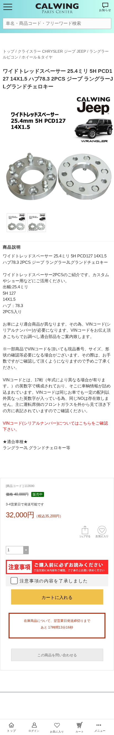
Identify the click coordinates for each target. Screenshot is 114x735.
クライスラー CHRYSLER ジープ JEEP (52, 51)
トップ (8, 51)
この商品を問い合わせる (57, 655)
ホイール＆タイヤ (37, 57)
